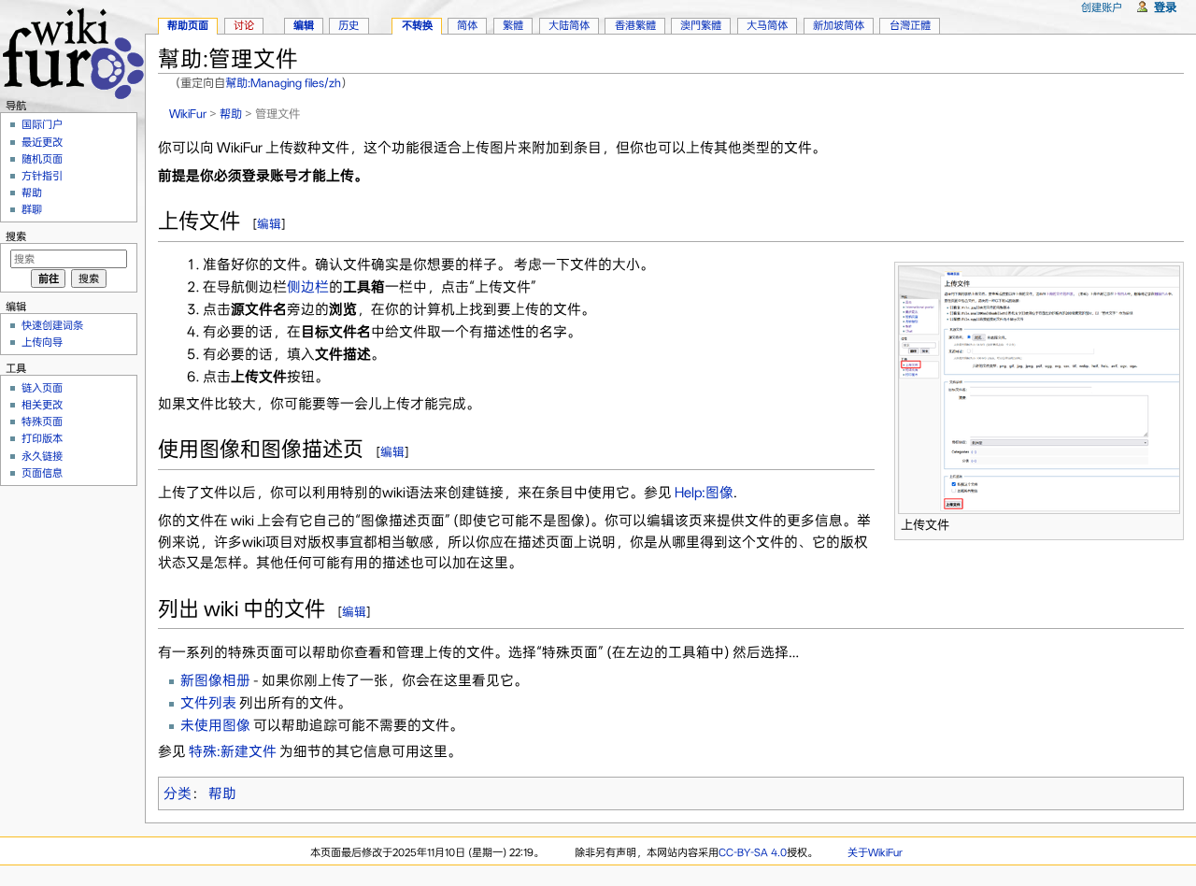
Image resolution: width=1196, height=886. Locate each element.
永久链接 (42, 456)
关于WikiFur (875, 852)
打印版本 (42, 438)
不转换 (417, 25)
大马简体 (767, 25)
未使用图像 (215, 725)
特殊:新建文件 (233, 751)
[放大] (1170, 522)
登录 (1165, 7)
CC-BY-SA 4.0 (753, 852)
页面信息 (42, 472)
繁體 (513, 25)
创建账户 (1101, 7)
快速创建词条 (52, 325)
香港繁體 (635, 25)
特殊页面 (42, 421)
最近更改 (42, 142)
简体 (467, 25)
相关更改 (42, 404)
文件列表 (208, 702)
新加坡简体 (838, 25)
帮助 (231, 114)
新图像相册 (215, 680)
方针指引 (42, 175)
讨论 (244, 25)
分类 (178, 793)
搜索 (16, 236)
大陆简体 (569, 25)
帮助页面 (187, 25)
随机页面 (42, 158)
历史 (348, 25)
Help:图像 (704, 492)
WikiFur (187, 114)
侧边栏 (308, 287)
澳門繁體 (700, 25)
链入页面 (42, 387)
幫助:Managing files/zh (283, 83)
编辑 (269, 224)
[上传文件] (1039, 387)
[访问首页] (72, 51)
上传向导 (42, 342)
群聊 (31, 209)
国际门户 (42, 124)
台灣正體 (910, 25)
